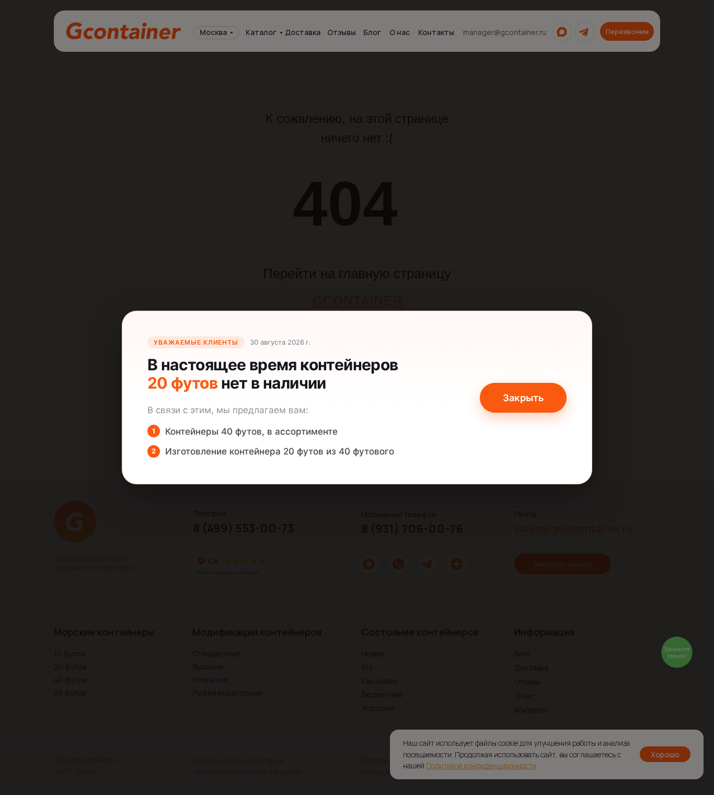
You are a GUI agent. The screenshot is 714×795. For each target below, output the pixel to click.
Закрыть (523, 397)
